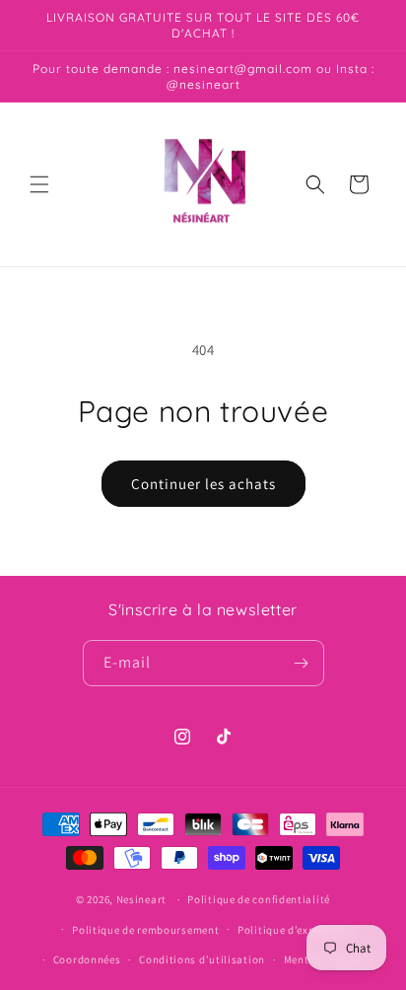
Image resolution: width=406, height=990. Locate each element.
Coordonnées (87, 959)
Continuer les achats (203, 483)
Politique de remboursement (145, 930)
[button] (39, 184)
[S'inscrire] (301, 663)
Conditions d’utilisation (202, 959)
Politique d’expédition (294, 930)
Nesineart (141, 899)
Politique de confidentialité (258, 899)
